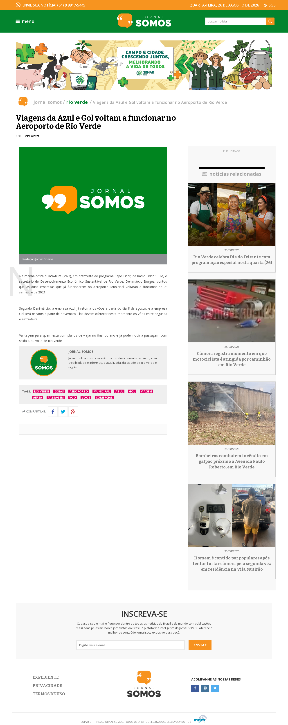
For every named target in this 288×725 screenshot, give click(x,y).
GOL (132, 391)
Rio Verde (77, 102)
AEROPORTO (79, 391)
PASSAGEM (56, 397)
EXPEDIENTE (46, 677)
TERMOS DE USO (49, 694)
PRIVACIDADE (47, 685)
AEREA (37, 397)
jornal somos (48, 102)
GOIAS (59, 391)
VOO (72, 397)
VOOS (86, 397)
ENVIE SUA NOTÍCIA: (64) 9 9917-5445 (53, 5)
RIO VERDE (41, 391)
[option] (144, 65)
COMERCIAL (104, 397)
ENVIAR (200, 645)
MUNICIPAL (102, 391)
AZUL (119, 391)
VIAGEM (146, 391)
